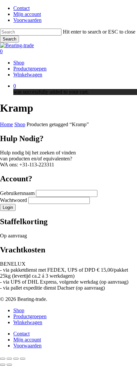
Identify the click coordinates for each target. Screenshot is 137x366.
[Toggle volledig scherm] (9, 359)
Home (6, 124)
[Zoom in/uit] (2, 359)
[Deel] (16, 359)
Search (9, 39)
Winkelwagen (27, 322)
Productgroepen (30, 316)
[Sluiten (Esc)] (22, 359)
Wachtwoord (14, 200)
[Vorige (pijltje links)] (2, 365)
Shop (19, 124)
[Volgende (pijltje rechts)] (9, 365)
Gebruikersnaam (18, 193)
